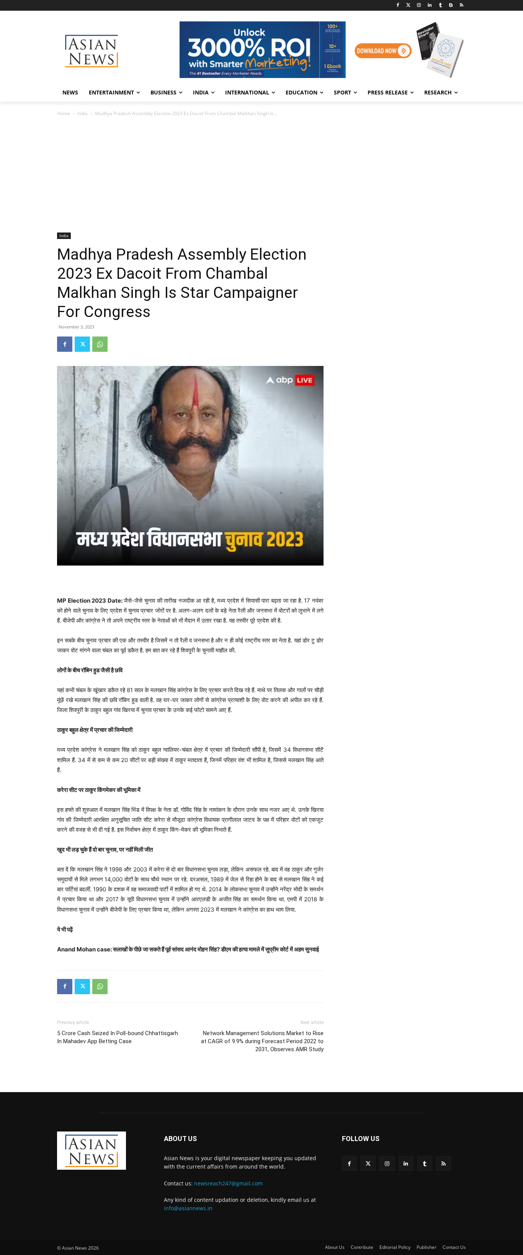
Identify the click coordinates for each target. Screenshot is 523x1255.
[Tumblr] (440, 5)
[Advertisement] (261, 175)
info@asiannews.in (188, 1208)
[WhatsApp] (100, 344)
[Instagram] (419, 5)
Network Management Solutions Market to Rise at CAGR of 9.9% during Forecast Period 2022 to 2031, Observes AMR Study (262, 1041)
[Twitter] (408, 5)
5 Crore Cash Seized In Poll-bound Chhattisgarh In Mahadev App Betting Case (117, 1037)
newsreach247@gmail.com (228, 1183)
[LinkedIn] (429, 5)
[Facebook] (397, 5)
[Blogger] (450, 5)
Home (63, 113)
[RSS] (461, 5)
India (82, 113)
